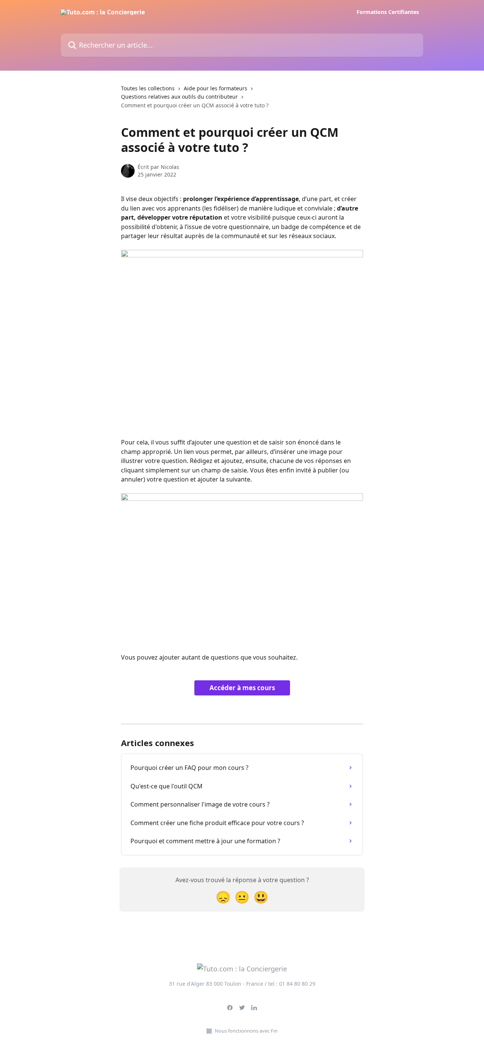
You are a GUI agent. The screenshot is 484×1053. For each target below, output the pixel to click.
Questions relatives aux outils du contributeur (179, 96)
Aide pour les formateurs (215, 88)
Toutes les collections (148, 88)
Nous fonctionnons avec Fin (246, 1030)
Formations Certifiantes (388, 12)
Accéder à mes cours (242, 687)
